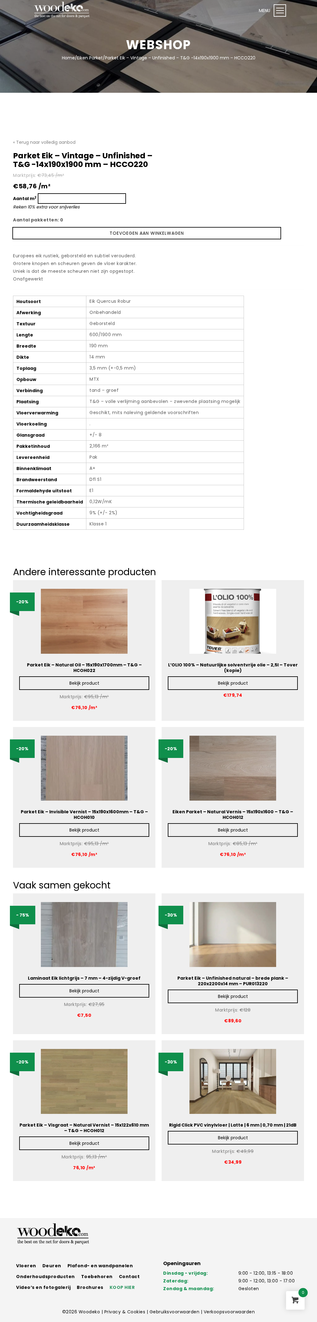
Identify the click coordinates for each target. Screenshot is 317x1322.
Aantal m (25, 198)
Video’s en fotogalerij (43, 1287)
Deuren (51, 1266)
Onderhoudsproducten (45, 1276)
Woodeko (90, 1312)
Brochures (90, 1287)
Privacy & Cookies (125, 1312)
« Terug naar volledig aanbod (44, 142)
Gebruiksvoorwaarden (175, 1312)
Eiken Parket (90, 58)
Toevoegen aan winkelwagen (147, 233)
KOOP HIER (122, 1287)
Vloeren (26, 1266)
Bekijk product (84, 683)
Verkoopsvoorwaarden (229, 1312)
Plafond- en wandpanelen (100, 1266)
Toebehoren (97, 1276)
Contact (129, 1276)
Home (68, 58)
